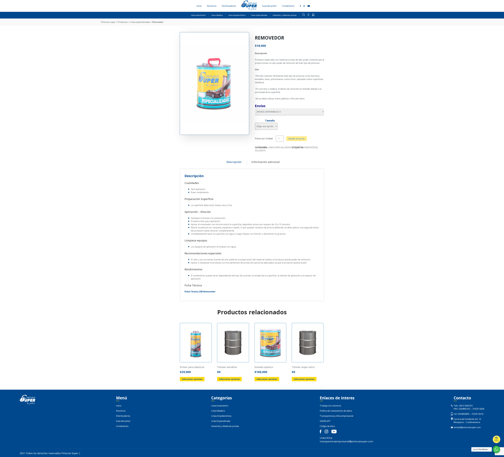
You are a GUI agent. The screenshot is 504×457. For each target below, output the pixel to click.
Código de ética (327, 426)
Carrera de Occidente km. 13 (467, 419)
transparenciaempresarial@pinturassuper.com (346, 441)
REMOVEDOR (310, 147)
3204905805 (463, 413)
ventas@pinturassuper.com (467, 427)
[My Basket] (313, 15)
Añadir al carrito (296, 138)
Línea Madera (217, 15)
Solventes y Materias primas (285, 15)
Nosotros (211, 5)
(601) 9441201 (466, 405)
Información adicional (265, 162)
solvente (260, 150)
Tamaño (270, 120)
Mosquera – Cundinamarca (467, 422)
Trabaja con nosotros (330, 405)
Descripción (234, 162)
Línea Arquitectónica (236, 15)
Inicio (199, 5)
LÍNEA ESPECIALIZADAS (279, 147)
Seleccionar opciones (192, 379)
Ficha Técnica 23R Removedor (200, 291)
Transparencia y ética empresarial (336, 415)
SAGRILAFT (325, 421)
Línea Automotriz (198, 15)
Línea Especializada (259, 15)
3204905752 (464, 408)
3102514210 (477, 413)
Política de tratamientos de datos (336, 410)
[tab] (234, 162)
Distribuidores (229, 5)
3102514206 (478, 408)
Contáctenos (288, 5)
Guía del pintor (269, 5)
